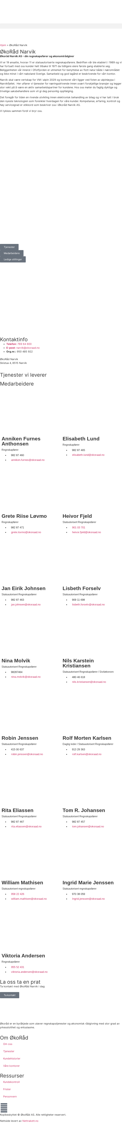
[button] (61, 26)
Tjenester (8, 1051)
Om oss (7, 1044)
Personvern (10, 1096)
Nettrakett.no (30, 1120)
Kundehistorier (11, 1058)
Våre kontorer (11, 1065)
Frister (7, 1089)
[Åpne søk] (3, 32)
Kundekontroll (11, 1081)
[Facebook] (4, 1108)
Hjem (3, 45)
